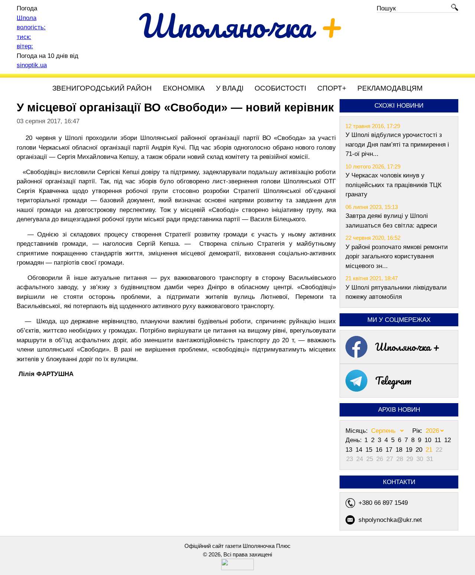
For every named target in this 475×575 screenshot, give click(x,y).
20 (420, 449)
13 (349, 449)
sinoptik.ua (32, 65)
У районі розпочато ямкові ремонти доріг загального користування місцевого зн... (396, 256)
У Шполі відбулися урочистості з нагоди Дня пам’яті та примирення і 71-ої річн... (397, 144)
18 (400, 449)
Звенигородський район (102, 88)
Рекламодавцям (390, 88)
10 (429, 440)
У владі (229, 88)
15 (370, 449)
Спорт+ (331, 88)
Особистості (280, 88)
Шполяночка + (407, 347)
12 (447, 440)
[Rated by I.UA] (237, 568)
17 (390, 449)
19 (410, 449)
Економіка (184, 88)
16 (380, 449)
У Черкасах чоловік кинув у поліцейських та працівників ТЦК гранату (393, 185)
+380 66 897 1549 (383, 502)
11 (439, 440)
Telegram (393, 380)
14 (360, 449)
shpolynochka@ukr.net (390, 519)
